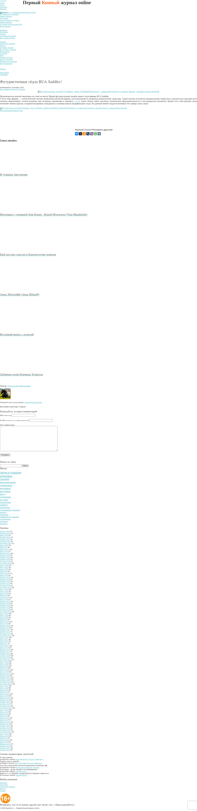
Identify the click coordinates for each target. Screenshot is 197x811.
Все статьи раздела (7, 38)
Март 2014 (4, 720)
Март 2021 (4, 551)
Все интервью (5, 26)
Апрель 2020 (5, 573)
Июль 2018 (4, 616)
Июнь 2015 (4, 690)
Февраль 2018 (5, 626)
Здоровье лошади (7, 48)
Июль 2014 (4, 712)
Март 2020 (4, 575)
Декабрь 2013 (5, 726)
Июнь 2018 (4, 618)
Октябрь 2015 (5, 682)
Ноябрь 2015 (5, 680)
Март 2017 (4, 648)
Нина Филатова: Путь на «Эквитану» (29, 759)
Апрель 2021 (5, 549)
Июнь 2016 (4, 666)
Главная (3, 1)
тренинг (5, 479)
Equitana (4, 524)
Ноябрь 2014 (5, 704)
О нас (2, 5)
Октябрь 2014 (5, 706)
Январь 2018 (5, 628)
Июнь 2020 (4, 569)
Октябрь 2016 (5, 658)
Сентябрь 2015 (6, 684)
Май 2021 (3, 547)
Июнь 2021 (4, 545)
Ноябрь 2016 (5, 656)
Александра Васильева (19, 385)
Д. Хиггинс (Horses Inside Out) (11, 24)
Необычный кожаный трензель (28, 767)
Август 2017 (4, 638)
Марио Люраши (6, 16)
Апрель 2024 (5, 531)
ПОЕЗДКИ (4, 75)
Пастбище (4, 32)
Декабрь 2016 (5, 654)
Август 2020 (4, 565)
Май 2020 (3, 571)
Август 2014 (4, 710)
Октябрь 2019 (5, 585)
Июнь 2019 (4, 594)
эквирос (4, 505)
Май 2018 (3, 620)
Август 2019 (4, 589)
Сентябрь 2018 (6, 612)
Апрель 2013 (5, 740)
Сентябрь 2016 (6, 660)
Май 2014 (3, 716)
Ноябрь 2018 (5, 608)
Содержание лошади (8, 36)
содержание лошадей (10, 510)
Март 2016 (4, 672)
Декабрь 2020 (5, 557)
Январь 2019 (5, 604)
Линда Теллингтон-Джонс (9, 20)
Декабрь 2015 (5, 678)
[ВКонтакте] (76, 133)
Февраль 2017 (5, 650)
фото (2, 494)
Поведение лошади (7, 44)
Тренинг (3, 69)
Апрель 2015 (5, 694)
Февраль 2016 (5, 674)
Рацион (3, 34)
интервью (5, 488)
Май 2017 (3, 644)
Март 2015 (4, 696)
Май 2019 (3, 596)
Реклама (3, 9)
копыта (3, 512)
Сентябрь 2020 (6, 563)
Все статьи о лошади (8, 50)
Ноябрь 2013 (5, 728)
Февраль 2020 (5, 577)
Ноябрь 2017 (5, 632)
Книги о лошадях (6, 60)
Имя (6, 415)
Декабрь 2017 (5, 630)
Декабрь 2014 (5, 702)
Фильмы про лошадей (8, 62)
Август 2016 (4, 662)
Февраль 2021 (5, 553)
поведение (5, 502)
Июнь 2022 (4, 535)
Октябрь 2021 (5, 541)
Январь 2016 (5, 676)
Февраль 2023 (5, 533)
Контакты (3, 7)
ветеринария (8, 482)
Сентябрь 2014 (6, 708)
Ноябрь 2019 (5, 583)
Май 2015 (3, 692)
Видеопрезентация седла (11, 110)
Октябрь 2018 (5, 610)
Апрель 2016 (5, 670)
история (4, 500)
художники (5, 497)
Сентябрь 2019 (6, 587)
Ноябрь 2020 (5, 559)
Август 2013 (4, 734)
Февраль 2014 (5, 722)
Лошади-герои (20, 771)
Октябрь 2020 (5, 561)
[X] (80, 133)
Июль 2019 (4, 592)
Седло (77, 101)
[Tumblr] (99, 133)
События (3, 54)
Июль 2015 (4, 688)
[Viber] (91, 133)
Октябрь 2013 (5, 730)
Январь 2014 (5, 724)
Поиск (2, 3)
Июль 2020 (4, 567)
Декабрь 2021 (5, 537)
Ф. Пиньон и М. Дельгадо (9, 14)
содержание (5, 519)
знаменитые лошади (9, 517)
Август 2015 (4, 686)
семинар (4, 521)
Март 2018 (4, 624)
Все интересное (6, 64)
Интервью (4, 13)
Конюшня (3, 30)
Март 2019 (4, 600)
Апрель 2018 (5, 622)
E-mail (14, 420)
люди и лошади (10, 472)
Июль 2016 (4, 664)
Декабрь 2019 (5, 581)
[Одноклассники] (84, 133)
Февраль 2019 (5, 602)
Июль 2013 (4, 736)
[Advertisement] (49, 120)
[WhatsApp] (95, 133)
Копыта (3, 46)
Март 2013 (4, 742)
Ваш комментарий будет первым (12, 89)
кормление (5, 507)
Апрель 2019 (5, 598)
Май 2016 (3, 668)
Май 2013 (3, 738)
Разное (3, 791)
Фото (2, 56)
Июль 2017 (4, 640)
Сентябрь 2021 (6, 543)
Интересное (4, 52)
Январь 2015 (5, 700)
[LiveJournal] (88, 133)
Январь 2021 (5, 555)
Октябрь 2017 (5, 634)
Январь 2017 (5, 652)
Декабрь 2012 (5, 748)
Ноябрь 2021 (5, 539)
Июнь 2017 (4, 642)
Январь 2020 (5, 579)
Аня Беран (4, 18)
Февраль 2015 (5, 698)
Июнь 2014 (4, 714)
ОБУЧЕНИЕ (4, 73)
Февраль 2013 (5, 744)
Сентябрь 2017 (6, 636)
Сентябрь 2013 (6, 732)
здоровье (6, 476)
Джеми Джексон (6, 22)
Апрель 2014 (5, 718)
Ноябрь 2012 (5, 750)
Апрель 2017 (5, 646)
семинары (6, 485)
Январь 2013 (5, 746)
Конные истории (6, 58)
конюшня (4, 515)
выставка (5, 491)
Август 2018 (4, 614)
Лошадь (3, 42)
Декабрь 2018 (5, 606)
